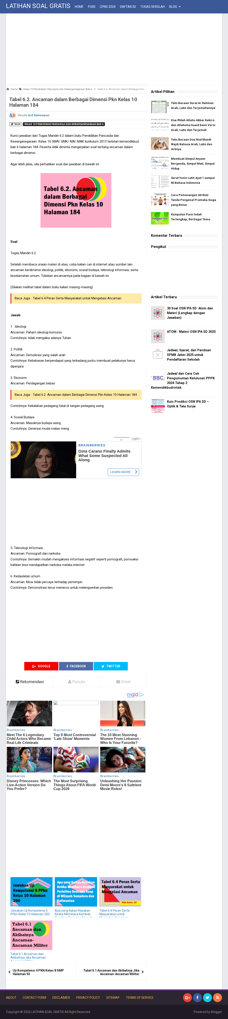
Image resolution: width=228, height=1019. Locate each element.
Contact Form (34, 997)
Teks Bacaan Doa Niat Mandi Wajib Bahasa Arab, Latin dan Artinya (191, 144)
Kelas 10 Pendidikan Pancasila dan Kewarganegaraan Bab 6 (63, 124)
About (11, 997)
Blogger (216, 1012)
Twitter (113, 666)
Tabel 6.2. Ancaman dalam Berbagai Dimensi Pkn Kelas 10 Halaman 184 (85, 395)
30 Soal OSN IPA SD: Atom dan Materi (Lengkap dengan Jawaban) (190, 313)
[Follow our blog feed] (217, 997)
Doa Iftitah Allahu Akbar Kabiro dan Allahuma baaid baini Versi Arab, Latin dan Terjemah (193, 125)
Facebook (77, 666)
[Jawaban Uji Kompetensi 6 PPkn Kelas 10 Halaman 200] (31, 892)
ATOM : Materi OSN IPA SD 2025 (191, 332)
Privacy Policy (88, 997)
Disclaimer (61, 997)
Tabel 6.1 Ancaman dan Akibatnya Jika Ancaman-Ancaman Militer (28, 957)
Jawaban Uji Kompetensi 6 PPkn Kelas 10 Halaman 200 (30, 912)
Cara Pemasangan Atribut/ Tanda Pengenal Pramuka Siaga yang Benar (193, 199)
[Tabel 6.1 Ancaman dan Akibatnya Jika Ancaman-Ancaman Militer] (31, 935)
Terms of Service (140, 997)
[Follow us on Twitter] (207, 997)
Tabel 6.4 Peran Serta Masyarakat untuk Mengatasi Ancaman (77, 298)
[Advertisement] (114, 49)
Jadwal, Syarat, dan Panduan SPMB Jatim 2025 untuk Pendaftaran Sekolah (189, 354)
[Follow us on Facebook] (197, 997)
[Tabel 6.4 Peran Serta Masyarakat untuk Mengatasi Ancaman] (120, 892)
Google (43, 666)
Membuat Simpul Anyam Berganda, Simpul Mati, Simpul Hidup (193, 163)
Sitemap (113, 997)
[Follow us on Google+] (187, 997)
